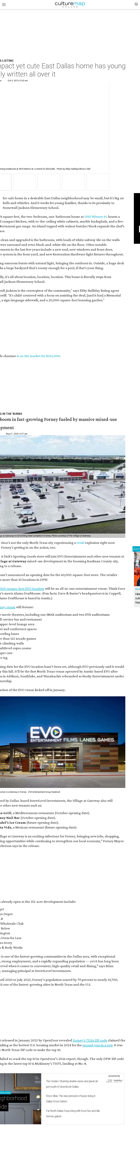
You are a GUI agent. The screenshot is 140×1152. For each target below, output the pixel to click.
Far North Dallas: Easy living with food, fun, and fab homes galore (73, 1113)
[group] (24, 182)
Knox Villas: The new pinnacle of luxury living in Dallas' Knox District (70, 1098)
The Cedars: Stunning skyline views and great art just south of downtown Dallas (72, 1084)
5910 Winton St (95, 216)
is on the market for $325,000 (38, 356)
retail (80, 543)
